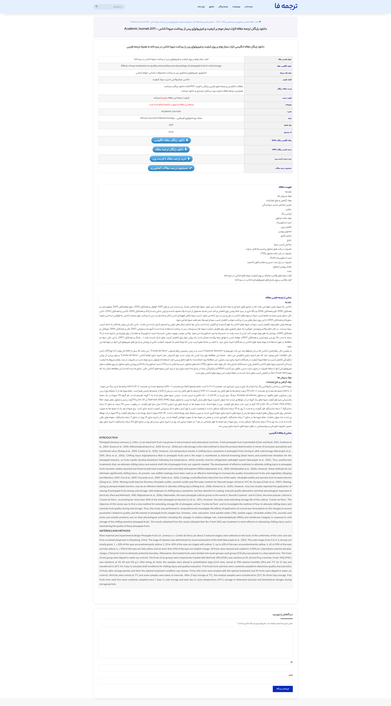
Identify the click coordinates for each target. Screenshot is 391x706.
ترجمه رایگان (223, 6)
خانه (257, 22)
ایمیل (291, 675)
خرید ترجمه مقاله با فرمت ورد (169, 158)
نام (292, 662)
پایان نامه (201, 6)
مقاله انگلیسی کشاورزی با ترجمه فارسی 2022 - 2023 (235, 22)
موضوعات (236, 6)
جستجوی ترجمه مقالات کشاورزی (169, 168)
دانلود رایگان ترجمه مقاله (169, 149)
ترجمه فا (249, 6)
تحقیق (211, 6)
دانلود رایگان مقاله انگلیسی (169, 140)
